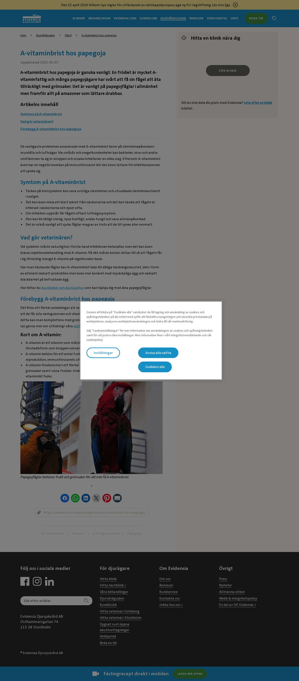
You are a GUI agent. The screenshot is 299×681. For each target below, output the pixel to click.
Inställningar (103, 352)
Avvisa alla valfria (158, 352)
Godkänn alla (155, 367)
